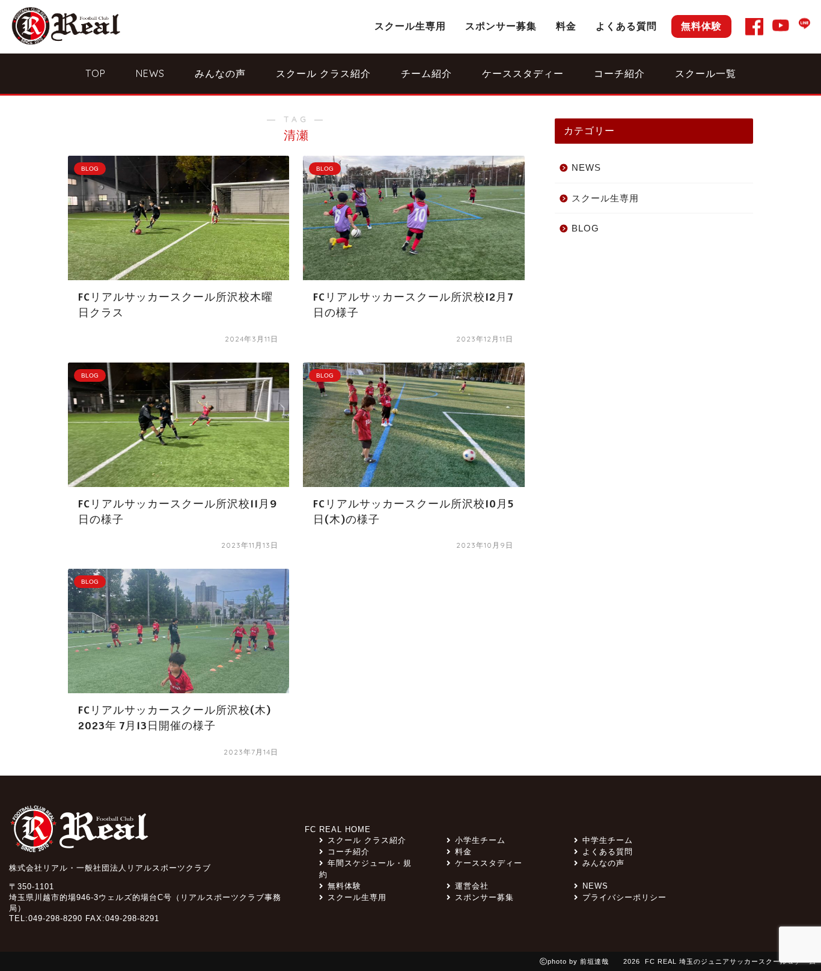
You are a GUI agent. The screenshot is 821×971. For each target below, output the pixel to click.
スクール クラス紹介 (323, 73)
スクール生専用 (410, 26)
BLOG (585, 228)
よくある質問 (626, 26)
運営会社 (472, 885)
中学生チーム (607, 840)
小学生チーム (480, 840)
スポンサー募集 (501, 26)
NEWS (150, 73)
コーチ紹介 (619, 73)
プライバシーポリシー (624, 897)
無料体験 (701, 26)
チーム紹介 (426, 73)
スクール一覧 (705, 73)
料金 (566, 26)
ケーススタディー (523, 73)
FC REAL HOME (338, 829)
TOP (95, 73)
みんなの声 (220, 73)
